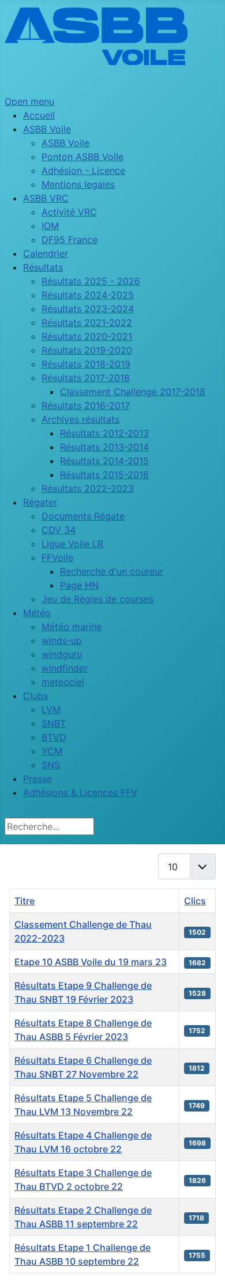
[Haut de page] (205, 1261)
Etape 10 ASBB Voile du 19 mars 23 (90, 962)
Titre (24, 900)
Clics (195, 900)
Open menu (29, 101)
